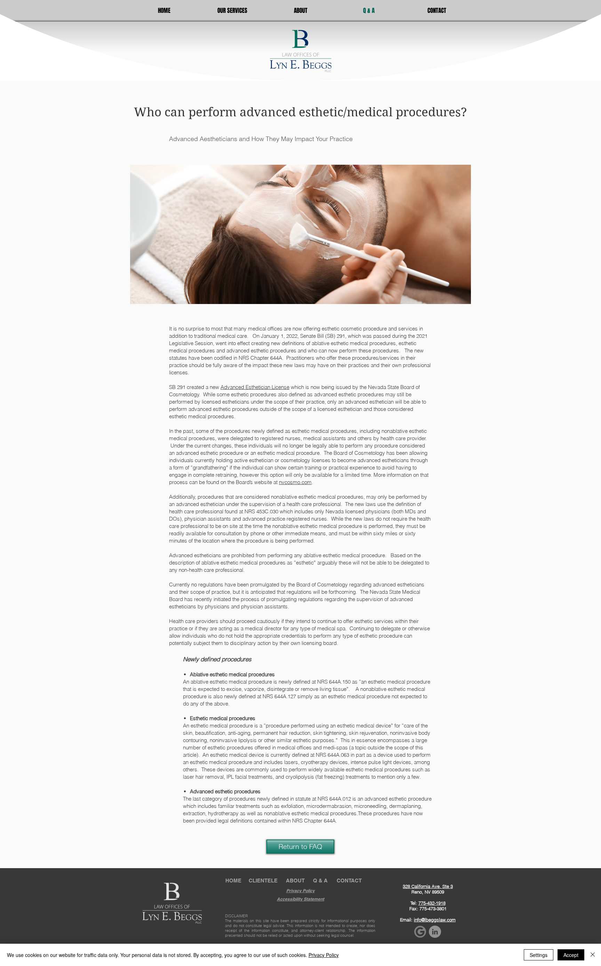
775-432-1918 (432, 903)
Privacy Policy (323, 954)
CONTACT (349, 880)
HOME (233, 880)
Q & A (320, 880)
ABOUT (295, 880)
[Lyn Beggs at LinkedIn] (435, 932)
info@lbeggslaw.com (435, 919)
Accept (570, 954)
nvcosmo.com (295, 482)
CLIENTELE (263, 880)
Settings (538, 954)
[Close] (592, 954)
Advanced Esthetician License (255, 387)
